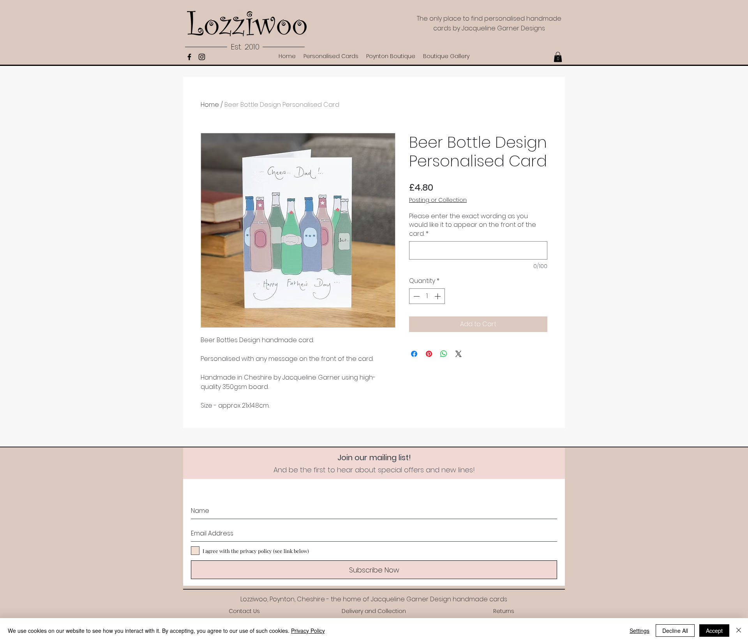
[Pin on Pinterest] (429, 354)
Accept (714, 630)
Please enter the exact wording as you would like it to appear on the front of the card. (472, 225)
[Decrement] (415, 296)
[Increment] (438, 296)
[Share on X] (458, 354)
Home (210, 104)
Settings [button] (639, 630)
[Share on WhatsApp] (443, 354)
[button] (558, 57)
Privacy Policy (308, 630)
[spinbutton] (427, 296)
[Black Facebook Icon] (189, 57)
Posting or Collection (438, 200)
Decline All (675, 630)
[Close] (738, 630)
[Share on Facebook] (414, 354)
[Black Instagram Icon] (202, 57)
